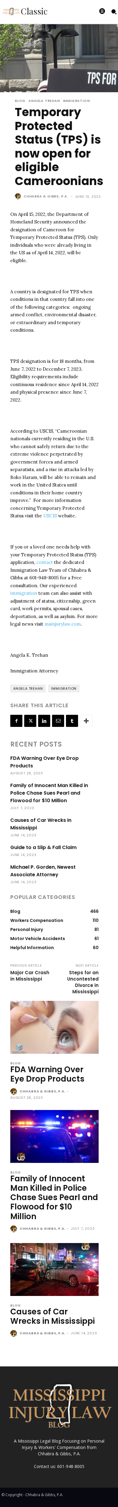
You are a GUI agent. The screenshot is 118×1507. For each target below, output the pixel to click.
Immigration (76, 101)
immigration (23, 593)
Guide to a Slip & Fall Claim (43, 847)
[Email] (58, 721)
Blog (20, 101)
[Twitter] (30, 721)
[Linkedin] (44, 721)
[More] (86, 721)
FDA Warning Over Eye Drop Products (47, 1074)
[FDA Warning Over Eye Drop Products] (54, 1027)
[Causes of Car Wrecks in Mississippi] (54, 1269)
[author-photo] (14, 1091)
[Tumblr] (72, 721)
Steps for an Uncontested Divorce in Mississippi (83, 982)
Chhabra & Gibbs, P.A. (46, 196)
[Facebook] (16, 721)
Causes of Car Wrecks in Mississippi (52, 1316)
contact (44, 562)
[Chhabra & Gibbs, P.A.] (19, 196)
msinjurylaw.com (62, 624)
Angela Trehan (44, 101)
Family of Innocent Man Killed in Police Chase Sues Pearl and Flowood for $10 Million (49, 793)
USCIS (50, 516)
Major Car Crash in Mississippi (29, 975)
